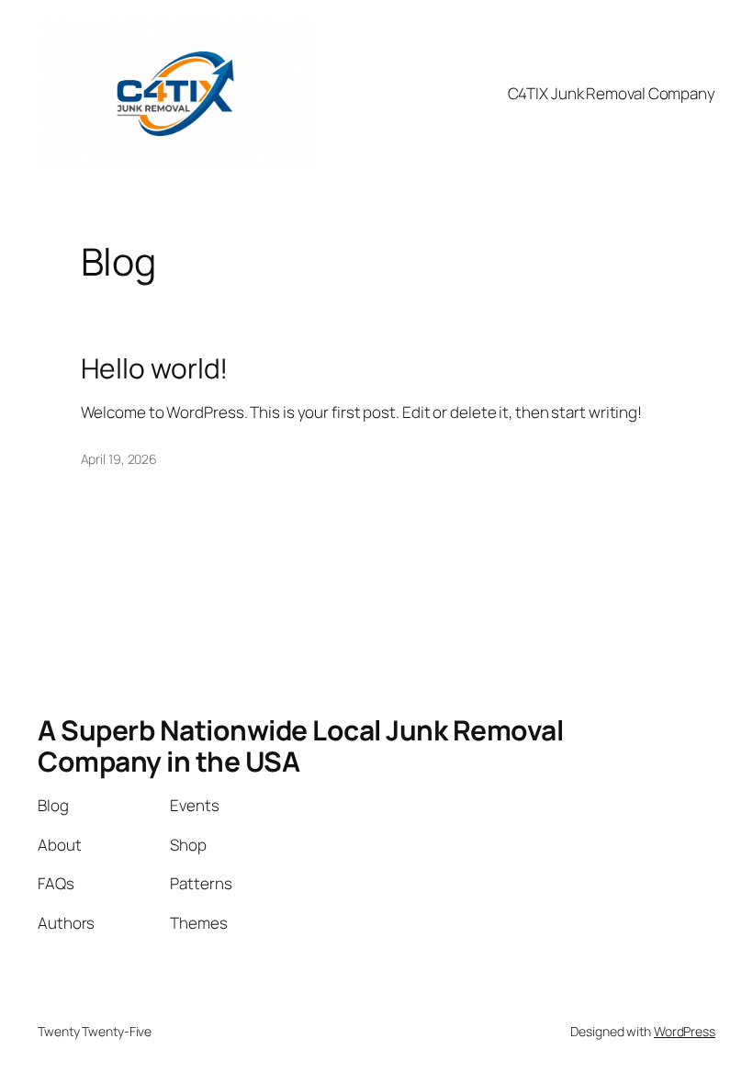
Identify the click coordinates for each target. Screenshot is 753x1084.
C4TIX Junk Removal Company (611, 93)
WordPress (684, 1031)
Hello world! (155, 368)
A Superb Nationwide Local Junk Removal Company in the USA (300, 745)
